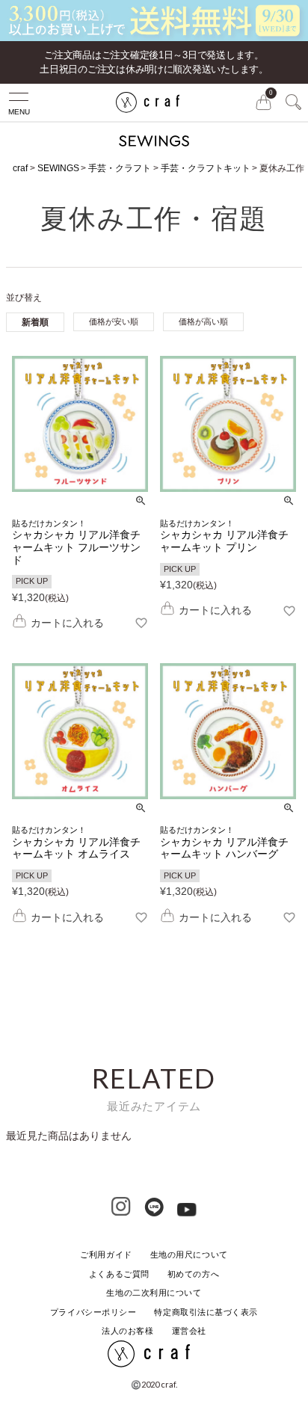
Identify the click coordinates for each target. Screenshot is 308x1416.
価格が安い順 (113, 321)
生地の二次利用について (153, 1292)
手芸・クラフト (119, 168)
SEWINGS (58, 168)
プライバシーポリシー (93, 1312)
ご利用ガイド (106, 1254)
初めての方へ (193, 1273)
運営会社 (189, 1330)
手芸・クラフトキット (205, 168)
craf (20, 168)
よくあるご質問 (119, 1273)
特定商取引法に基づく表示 (206, 1312)
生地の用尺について (189, 1254)
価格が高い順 (203, 321)
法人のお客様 (127, 1330)
